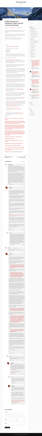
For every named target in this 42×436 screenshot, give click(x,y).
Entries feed (32, 111)
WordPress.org (32, 114)
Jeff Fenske (7, 27)
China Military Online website (15, 59)
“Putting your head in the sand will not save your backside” (21, 157)
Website (6, 423)
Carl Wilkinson (10, 164)
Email (17, 419)
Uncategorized (32, 56)
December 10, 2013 (13, 27)
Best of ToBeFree (19, 27)
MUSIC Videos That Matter (34, 42)
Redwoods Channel (33, 53)
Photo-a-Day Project (33, 45)
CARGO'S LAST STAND (33, 31)
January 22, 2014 (14, 403)
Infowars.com (18, 112)
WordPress (19, 434)
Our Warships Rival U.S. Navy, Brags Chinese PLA (12, 46)
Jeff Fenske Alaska (21, 2)
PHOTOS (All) (32, 48)
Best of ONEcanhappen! (33, 28)
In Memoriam (32, 39)
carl (10, 232)
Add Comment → (23, 161)
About (21, 6)
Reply (24, 184)
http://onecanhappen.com (14, 372)
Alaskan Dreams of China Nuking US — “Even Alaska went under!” (13, 136)
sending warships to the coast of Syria (16, 102)
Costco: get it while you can (34, 33)
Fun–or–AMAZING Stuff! (33, 36)
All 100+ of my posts (9, 151)
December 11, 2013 (11, 184)
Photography (32, 47)
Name (6, 419)
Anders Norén (25, 434)
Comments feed (32, 113)
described (7, 60)
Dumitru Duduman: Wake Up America (10, 138)
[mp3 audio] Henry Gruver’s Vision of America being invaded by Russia (14, 143)
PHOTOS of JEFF (32, 50)
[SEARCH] (39, 23)
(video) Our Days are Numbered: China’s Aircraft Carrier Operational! (14, 23)
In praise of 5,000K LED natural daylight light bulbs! (9, 157)
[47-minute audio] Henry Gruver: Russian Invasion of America (13, 145)
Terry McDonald (33, 71)
